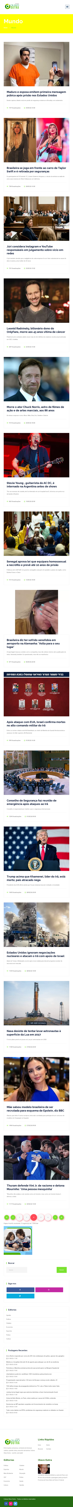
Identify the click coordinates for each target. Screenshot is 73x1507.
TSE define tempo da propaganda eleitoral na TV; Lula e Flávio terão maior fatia (32, 1386)
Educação (22, 1473)
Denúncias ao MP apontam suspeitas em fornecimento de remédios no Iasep (32, 1404)
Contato (48, 1449)
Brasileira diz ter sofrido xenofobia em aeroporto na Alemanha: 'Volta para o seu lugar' (33, 643)
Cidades (8, 1323)
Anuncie (40, 1449)
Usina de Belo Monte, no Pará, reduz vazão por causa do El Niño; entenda (31, 1398)
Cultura (8, 1339)
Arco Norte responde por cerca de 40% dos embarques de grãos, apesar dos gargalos (35, 1356)
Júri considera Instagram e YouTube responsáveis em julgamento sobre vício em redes (35, 250)
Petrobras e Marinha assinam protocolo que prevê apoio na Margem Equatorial (32, 1368)
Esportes (9, 1331)
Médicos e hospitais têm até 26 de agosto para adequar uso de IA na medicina (32, 1362)
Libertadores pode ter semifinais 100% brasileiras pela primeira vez (29, 1374)
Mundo (21, 1469)
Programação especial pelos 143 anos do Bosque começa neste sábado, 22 (31, 1380)
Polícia (8, 1335)
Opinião (8, 1315)
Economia (9, 1327)
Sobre (48, 1445)
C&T (5, 1477)
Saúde (21, 1481)
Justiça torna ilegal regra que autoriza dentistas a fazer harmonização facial (32, 1392)
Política (8, 1319)
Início (6, 28)
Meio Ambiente (8, 1473)
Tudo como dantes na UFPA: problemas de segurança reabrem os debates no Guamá (34, 1410)
